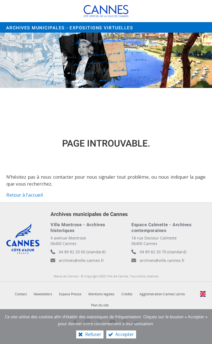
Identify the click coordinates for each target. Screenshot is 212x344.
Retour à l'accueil (24, 195)
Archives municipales (69, 28)
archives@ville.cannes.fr (162, 260)
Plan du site (100, 305)
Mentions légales (101, 294)
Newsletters (43, 294)
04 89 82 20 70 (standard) (163, 251)
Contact (21, 294)
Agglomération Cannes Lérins (162, 294)
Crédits (126, 294)
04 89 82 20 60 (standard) (82, 251)
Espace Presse (70, 294)
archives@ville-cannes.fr (81, 260)
